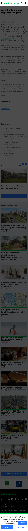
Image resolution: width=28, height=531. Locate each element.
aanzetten (13, 523)
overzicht (9, 521)
